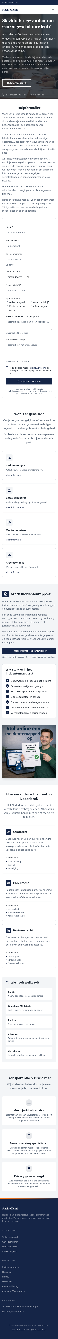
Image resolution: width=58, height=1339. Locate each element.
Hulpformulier (15, 82)
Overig (12, 310)
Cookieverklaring (10, 1286)
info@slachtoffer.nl (15, 1311)
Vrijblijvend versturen (31, 381)
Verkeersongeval (17, 302)
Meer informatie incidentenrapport (30, 650)
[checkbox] (7, 367)
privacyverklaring (38, 367)
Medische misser (17, 306)
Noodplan (7, 1272)
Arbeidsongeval (40, 306)
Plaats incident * (13, 285)
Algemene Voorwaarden (13, 1291)
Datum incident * (14, 271)
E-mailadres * (12, 240)
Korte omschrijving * (15, 339)
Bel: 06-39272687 (12, 2)
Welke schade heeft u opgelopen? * (22, 316)
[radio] (7, 302)
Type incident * (13, 298)
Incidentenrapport (11, 1267)
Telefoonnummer (14, 254)
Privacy (5, 1276)
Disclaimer (7, 1281)
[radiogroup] (29, 306)
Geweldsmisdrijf (41, 302)
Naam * (9, 227)
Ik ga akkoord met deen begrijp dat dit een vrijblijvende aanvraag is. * (31, 370)
